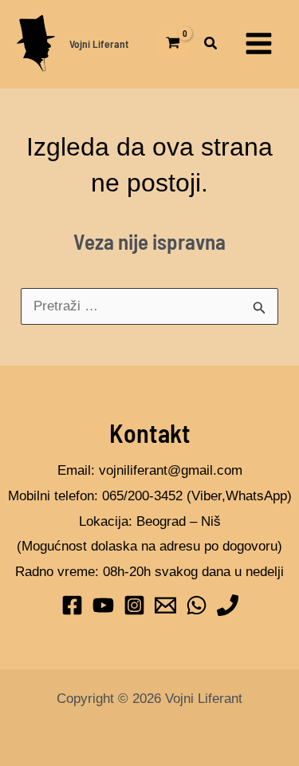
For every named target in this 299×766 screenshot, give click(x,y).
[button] (211, 45)
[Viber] (227, 605)
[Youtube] (103, 605)
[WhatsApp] (196, 605)
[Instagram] (134, 605)
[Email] (165, 605)
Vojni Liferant (98, 43)
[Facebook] (72, 605)
